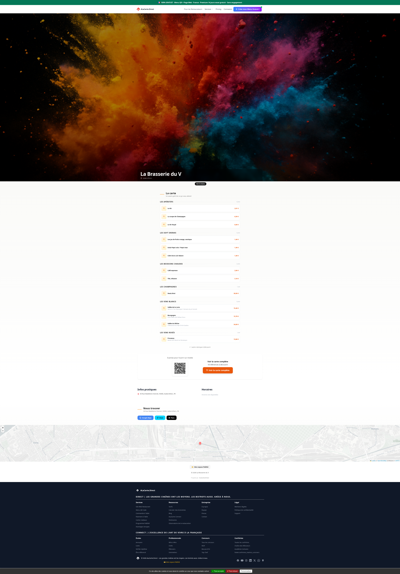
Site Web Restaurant (143, 507)
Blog (170, 513)
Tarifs (171, 507)
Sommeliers (173, 552)
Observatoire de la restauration (180, 523)
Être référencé (141, 552)
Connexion (228, 9)
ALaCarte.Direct (147, 9)
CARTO (397, 461)
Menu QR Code (141, 510)
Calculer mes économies (177, 510)
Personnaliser (246, 571)
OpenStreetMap (382, 461)
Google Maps (146, 418)
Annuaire (139, 542)
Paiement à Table (142, 517)
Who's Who (172, 542)
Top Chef (205, 552)
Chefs (171, 546)
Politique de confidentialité (244, 510)
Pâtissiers (172, 549)
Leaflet (373, 461)
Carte (138, 546)
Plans (172, 418)
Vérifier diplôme (141, 549)
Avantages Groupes (142, 527)
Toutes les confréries (242, 542)
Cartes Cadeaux (141, 520)
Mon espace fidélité (200, 467)
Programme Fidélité (143, 523)
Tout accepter (219, 571)
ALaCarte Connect (175, 517)
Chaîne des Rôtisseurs (242, 546)
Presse (204, 513)
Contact (204, 517)
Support (237, 513)
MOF (203, 546)
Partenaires (173, 520)
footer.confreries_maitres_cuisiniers (247, 552)
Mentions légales (241, 507)
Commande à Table (142, 513)
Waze (161, 418)
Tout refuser (233, 571)
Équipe (204, 510)
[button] (200, 443)
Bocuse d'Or (206, 549)
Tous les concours (208, 542)
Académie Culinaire (241, 549)
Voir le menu (200, 184)
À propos (205, 507)
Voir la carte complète (219, 370)
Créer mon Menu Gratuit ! (249, 9)
